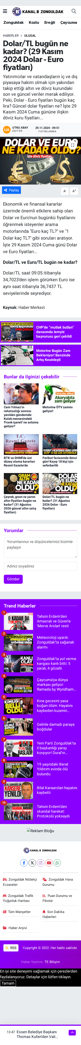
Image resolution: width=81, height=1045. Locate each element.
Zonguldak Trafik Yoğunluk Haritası (18, 898)
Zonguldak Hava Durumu (58, 881)
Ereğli (49, 23)
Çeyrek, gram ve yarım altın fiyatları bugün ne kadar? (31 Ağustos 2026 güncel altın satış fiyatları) (20, 504)
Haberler (11, 35)
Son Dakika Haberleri (54, 914)
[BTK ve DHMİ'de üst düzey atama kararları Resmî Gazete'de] (21, 444)
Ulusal (30, 35)
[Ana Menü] (5, 11)
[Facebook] (24, 863)
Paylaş (14, 190)
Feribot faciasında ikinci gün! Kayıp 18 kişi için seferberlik (60, 461)
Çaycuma (68, 23)
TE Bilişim (52, 962)
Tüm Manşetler (19, 912)
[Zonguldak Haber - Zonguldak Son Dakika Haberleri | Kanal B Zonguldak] (38, 11)
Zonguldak (13, 23)
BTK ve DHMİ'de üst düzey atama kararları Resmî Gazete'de (19, 461)
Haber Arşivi (18, 928)
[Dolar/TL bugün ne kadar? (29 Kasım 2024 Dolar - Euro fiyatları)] (40, 161)
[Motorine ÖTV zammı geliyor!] (60, 393)
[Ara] (74, 11)
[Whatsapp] (57, 863)
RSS (12, 948)
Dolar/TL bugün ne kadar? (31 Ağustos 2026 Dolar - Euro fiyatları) (56, 502)
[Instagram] (40, 863)
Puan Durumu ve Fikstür (57, 898)
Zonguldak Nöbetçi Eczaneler (20, 881)
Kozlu (34, 23)
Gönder (13, 579)
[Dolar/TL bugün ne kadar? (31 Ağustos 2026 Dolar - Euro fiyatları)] (60, 483)
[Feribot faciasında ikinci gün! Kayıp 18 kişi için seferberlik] (60, 444)
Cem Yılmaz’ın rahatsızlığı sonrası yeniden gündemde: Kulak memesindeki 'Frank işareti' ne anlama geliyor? (21, 416)
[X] (32, 863)
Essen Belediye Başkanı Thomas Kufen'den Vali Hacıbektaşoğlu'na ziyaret (38, 1037)
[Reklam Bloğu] (40, 830)
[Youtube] (49, 863)
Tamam (8, 983)
